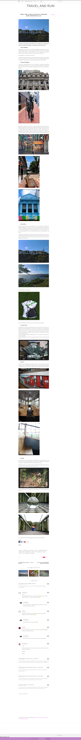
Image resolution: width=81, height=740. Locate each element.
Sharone (23, 627)
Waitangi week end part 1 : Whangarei (33, 573)
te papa (20, 553)
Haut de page (59, 735)
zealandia (32, 553)
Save (44, 557)
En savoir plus (48, 738)
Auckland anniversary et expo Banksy (23, 573)
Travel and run (40, 6)
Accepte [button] (41, 738)
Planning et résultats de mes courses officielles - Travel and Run (30, 667)
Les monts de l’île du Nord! (44, 573)
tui (23, 553)
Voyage (35, 1)
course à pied (26, 550)
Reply (48, 592)
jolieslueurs (24, 592)
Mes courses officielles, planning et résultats (27, 583)
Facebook (53, 14)
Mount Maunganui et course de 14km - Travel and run (28, 658)
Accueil (22, 1)
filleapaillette (25, 643)
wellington (27, 553)
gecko (36, 550)
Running (41, 1)
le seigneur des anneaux (43, 550)
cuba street (32, 550)
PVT (38, 1)
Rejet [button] (44, 738)
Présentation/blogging (28, 1)
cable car (20, 550)
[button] (31, 357)
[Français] (19, 1)
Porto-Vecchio (44, 234)
